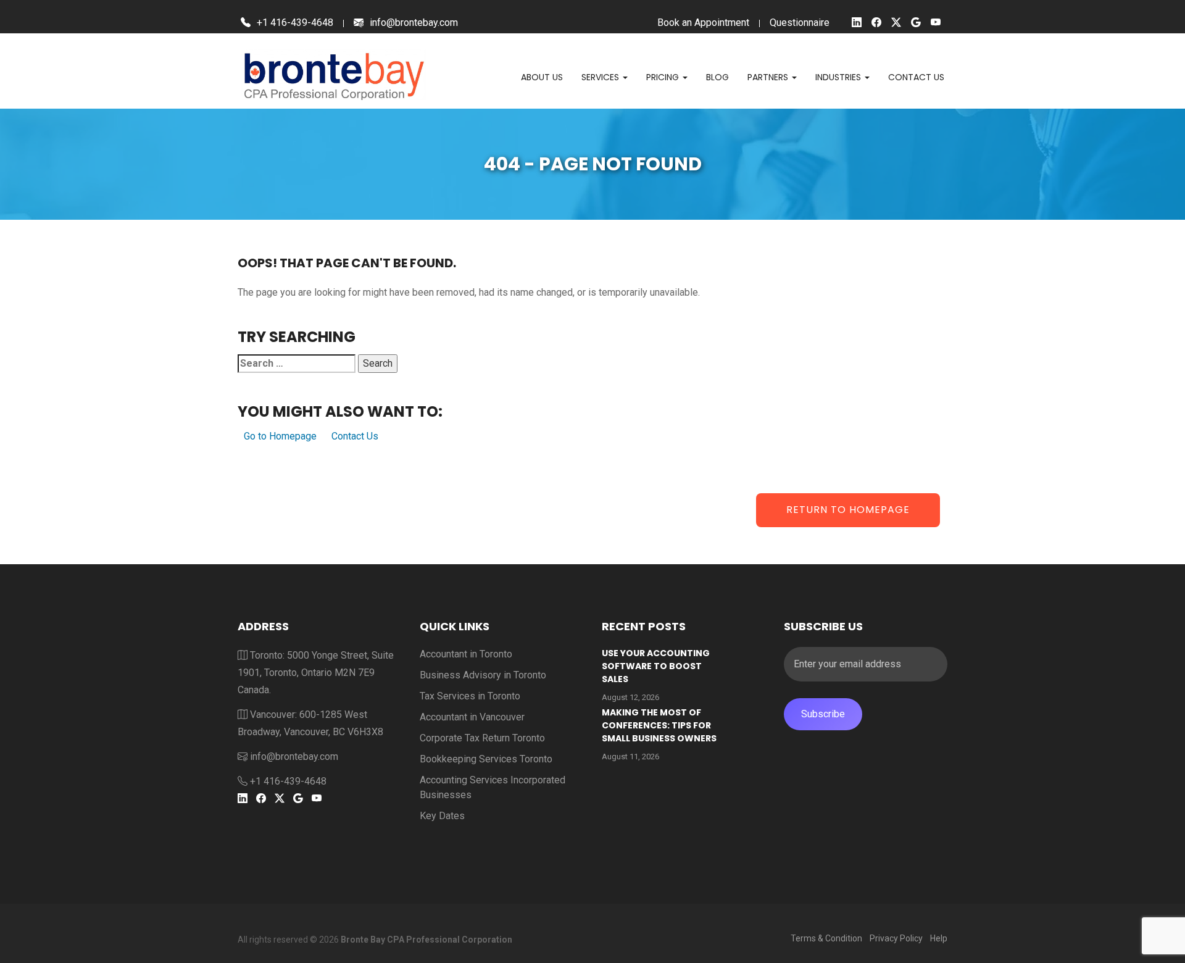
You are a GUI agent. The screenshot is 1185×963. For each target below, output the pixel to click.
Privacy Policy (896, 938)
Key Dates (442, 816)
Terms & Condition (826, 938)
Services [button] (601, 77)
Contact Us (354, 436)
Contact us (916, 77)
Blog (717, 77)
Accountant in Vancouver (472, 717)
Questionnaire (800, 22)
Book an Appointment (703, 22)
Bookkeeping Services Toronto (486, 759)
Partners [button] (769, 77)
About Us (542, 77)
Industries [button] (839, 77)
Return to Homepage (848, 509)
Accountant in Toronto (466, 654)
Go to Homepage (280, 436)
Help (938, 938)
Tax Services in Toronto (470, 696)
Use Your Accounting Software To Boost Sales (656, 666)
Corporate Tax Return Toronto (482, 738)
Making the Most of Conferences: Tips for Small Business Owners (659, 725)
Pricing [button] (663, 77)
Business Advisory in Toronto (483, 675)
